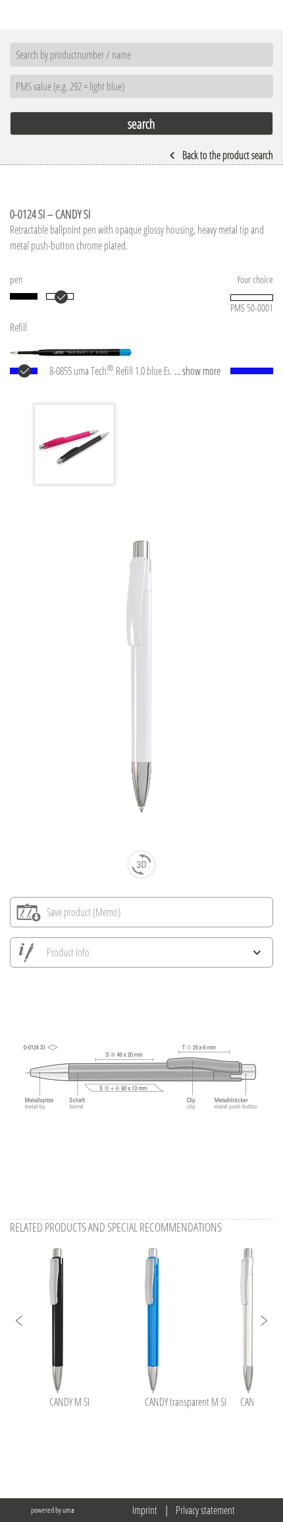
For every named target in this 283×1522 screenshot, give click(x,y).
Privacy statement (205, 1510)
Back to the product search (227, 155)
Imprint (144, 1510)
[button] (20, 1320)
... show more (197, 371)
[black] (24, 296)
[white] (60, 296)
